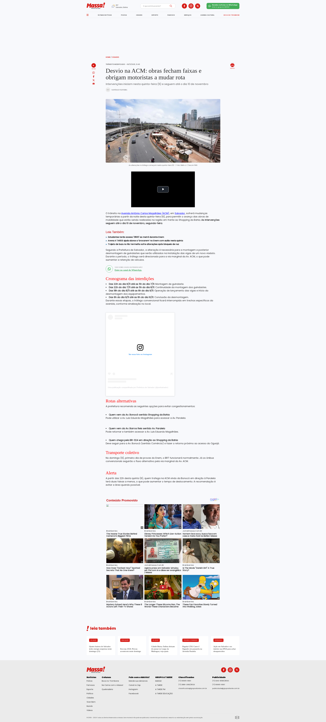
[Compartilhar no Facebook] (93, 77)
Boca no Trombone (110, 681)
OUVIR (94, 69)
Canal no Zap (135, 685)
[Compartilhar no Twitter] (94, 80)
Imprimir (232, 68)
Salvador (180, 213)
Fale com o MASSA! (139, 677)
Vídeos (90, 710)
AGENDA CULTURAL (207, 15)
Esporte (90, 689)
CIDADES (139, 15)
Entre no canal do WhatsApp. (128, 270)
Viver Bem (91, 702)
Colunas (106, 677)
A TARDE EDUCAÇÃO (164, 693)
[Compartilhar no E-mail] (94, 83)
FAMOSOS (171, 15)
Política (90, 693)
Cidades (115, 57)
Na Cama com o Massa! (112, 685)
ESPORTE (155, 15)
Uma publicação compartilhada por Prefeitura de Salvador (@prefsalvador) (138, 387)
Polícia (89, 681)
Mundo (90, 706)
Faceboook (134, 693)
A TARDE (158, 685)
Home (109, 57)
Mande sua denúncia (138, 681)
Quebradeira (107, 689)
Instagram (133, 689)
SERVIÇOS (187, 15)
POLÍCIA (124, 15)
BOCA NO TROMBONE (231, 15)
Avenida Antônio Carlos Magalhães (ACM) (145, 213)
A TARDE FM (160, 689)
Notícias (91, 677)
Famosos (91, 685)
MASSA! (158, 681)
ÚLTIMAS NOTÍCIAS (105, 15)
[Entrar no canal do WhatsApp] (109, 268)
